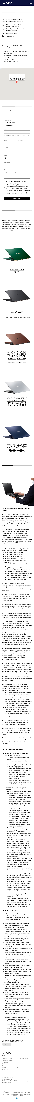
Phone (6, 155)
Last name (21, 140)
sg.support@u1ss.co (11, 33)
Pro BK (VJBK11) (17, 449)
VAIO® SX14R (17, 269)
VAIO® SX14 (17, 311)
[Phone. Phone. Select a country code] (6, 158)
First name (7, 140)
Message (6, 169)
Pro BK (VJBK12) (17, 451)
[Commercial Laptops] (17, 1060)
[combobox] (17, 132)
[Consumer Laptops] (17, 1058)
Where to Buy (5, 1069)
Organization (7, 162)
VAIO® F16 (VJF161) (17, 445)
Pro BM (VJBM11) (17, 402)
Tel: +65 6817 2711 (7, 1079)
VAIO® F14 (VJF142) (17, 400)
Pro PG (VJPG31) (17, 356)
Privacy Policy (24, 1058)
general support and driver (20, 224)
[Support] (17, 1068)
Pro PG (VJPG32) (17, 358)
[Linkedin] (17, 1098)
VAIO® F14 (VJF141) (17, 398)
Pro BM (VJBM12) (17, 405)
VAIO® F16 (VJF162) (17, 447)
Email (6, 148)
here (12, 230)
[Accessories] (17, 1062)
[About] (17, 1066)
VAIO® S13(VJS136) (17, 354)
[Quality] (17, 1064)
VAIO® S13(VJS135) (17, 351)
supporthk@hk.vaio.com (10, 59)
